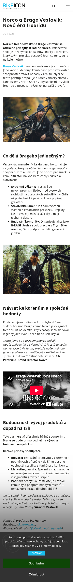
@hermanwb (26, 524)
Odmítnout (36, 574)
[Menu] (68, 6)
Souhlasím (36, 563)
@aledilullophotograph (46, 528)
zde (58, 546)
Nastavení (36, 553)
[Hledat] (54, 6)
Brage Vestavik (13, 66)
